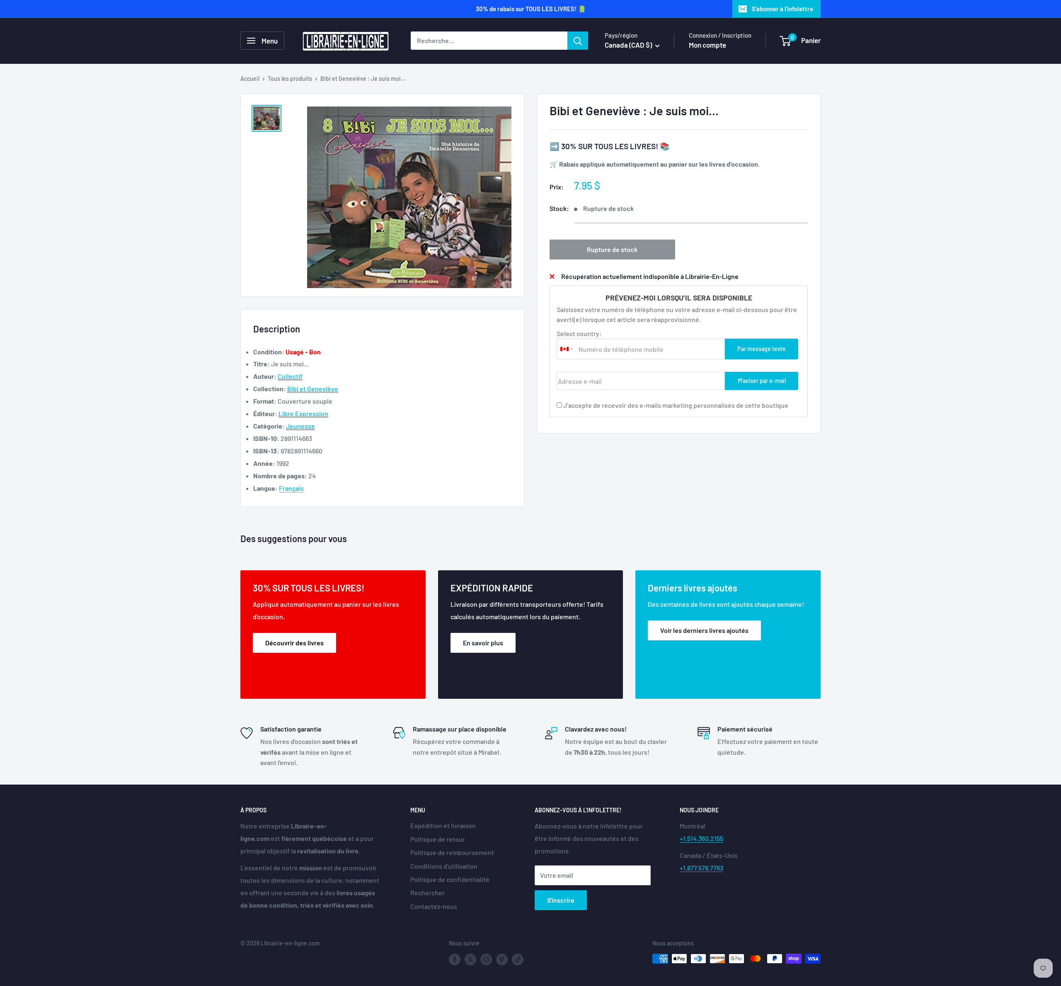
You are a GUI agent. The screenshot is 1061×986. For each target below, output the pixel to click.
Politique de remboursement (452, 852)
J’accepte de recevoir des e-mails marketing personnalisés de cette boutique (675, 405)
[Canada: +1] (566, 349)
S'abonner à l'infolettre (782, 8)
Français (291, 488)
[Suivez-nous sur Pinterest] (502, 959)
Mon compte (707, 45)
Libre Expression (303, 413)
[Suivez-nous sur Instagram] (486, 959)
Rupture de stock (612, 249)
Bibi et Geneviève (312, 388)
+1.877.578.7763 (701, 868)
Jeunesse (300, 426)
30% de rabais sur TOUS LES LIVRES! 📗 (531, 8)
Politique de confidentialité (449, 879)
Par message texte (761, 348)
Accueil (249, 78)
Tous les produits (290, 78)
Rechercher (427, 892)
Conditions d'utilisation (443, 866)
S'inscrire (560, 900)
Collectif (290, 376)
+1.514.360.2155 (701, 838)
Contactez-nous (433, 906)
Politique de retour (437, 839)
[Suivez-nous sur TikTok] (517, 959)
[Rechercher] (577, 40)
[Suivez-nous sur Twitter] (470, 959)
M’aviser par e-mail (762, 380)
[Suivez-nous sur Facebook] (454, 959)
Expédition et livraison (443, 825)
